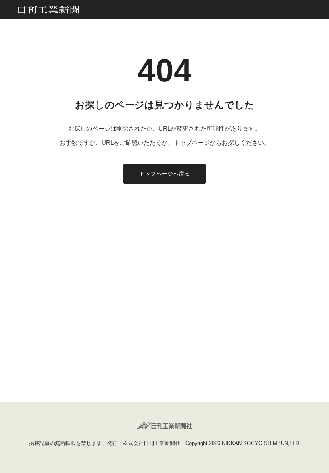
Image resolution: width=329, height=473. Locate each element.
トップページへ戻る (164, 173)
